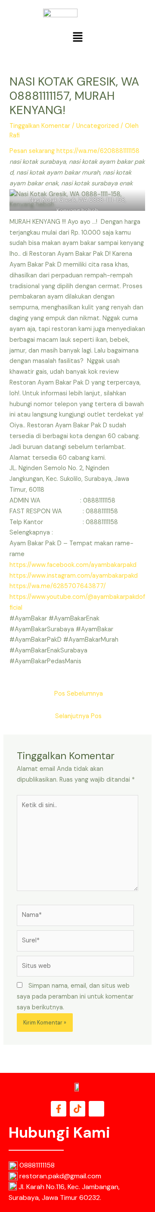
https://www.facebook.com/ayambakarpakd (72, 565)
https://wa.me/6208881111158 (98, 151)
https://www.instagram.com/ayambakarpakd (73, 576)
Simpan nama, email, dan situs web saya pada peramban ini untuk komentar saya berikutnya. (75, 997)
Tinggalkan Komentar (39, 126)
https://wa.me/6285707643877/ (57, 586)
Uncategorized (97, 126)
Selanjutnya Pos (78, 716)
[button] (77, 37)
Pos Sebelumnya (78, 694)
